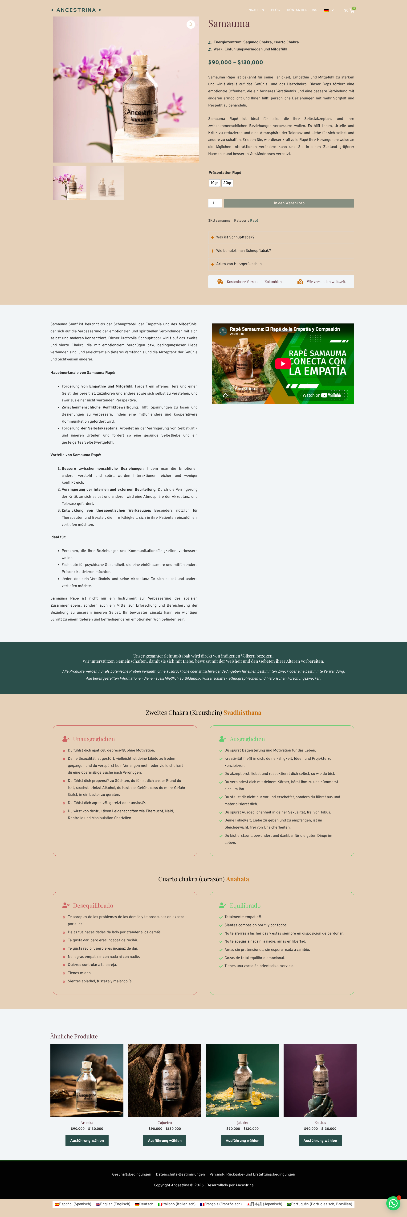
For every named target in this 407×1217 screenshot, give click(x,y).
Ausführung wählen (87, 1141)
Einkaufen (254, 10)
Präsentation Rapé (225, 173)
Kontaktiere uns (302, 10)
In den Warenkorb (289, 203)
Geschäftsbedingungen (131, 1174)
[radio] (214, 183)
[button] (191, 24)
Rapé (254, 221)
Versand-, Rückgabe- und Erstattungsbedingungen (252, 1174)
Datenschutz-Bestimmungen (180, 1174)
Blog (275, 10)
